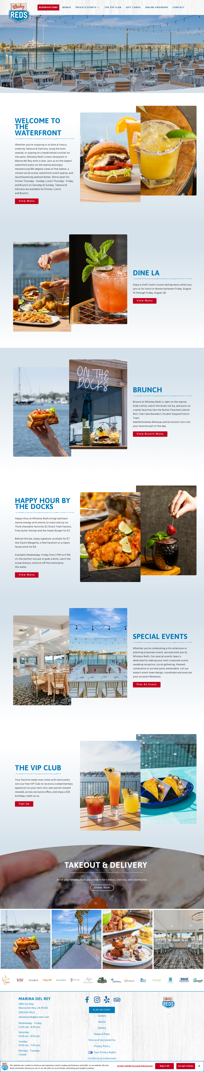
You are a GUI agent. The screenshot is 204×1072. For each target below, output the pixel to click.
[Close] (199, 1066)
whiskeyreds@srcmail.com (34, 1017)
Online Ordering (156, 7)
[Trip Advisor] (117, 1000)
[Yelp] (107, 1000)
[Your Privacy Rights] (102, 1052)
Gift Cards (133, 7)
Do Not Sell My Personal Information (135, 1066)
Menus (66, 7)
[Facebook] (87, 1000)
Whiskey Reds (168, 1002)
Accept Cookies (185, 1066)
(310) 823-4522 (27, 1013)
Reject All (164, 1066)
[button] (87, 7)
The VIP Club (112, 7)
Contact (178, 7)
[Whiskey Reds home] (19, 13)
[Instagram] (97, 1000)
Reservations (48, 7)
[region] (102, 1066)
